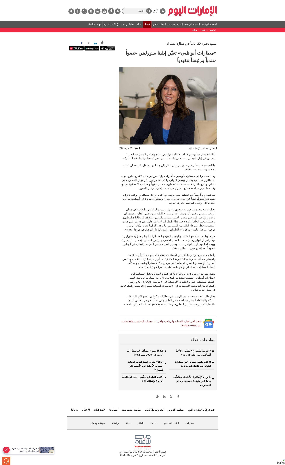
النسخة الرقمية (192, 24)
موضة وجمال (97, 422)
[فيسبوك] (77, 11)
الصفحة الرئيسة (209, 24)
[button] (149, 11)
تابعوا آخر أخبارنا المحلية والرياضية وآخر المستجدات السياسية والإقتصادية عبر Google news (161, 323)
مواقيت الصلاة (94, 24)
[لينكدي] (97, 11)
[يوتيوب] (104, 11)
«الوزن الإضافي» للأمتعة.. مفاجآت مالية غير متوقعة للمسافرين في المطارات (192, 380)
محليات (171, 24)
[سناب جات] (71, 11)
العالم (139, 24)
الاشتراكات (100, 409)
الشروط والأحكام (154, 409)
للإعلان (86, 409)
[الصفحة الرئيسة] (192, 1)
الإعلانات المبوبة (111, 24)
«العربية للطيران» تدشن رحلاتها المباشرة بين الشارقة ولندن (193, 352)
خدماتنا (75, 409)
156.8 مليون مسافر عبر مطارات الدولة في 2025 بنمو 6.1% (145, 352)
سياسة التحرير (176, 409)
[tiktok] (111, 11)
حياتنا (131, 24)
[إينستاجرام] (91, 11)
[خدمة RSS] (118, 11)
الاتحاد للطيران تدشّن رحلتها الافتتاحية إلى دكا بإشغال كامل (142, 378)
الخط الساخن (159, 24)
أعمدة (180, 24)
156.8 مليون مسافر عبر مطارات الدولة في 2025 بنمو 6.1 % (192, 363)
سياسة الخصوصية (131, 409)
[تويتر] (84, 11)
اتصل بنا (113, 409)
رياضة (124, 24)
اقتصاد (147, 24)
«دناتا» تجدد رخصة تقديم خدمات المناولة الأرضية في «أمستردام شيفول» (145, 365)
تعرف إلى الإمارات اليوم (200, 409)
